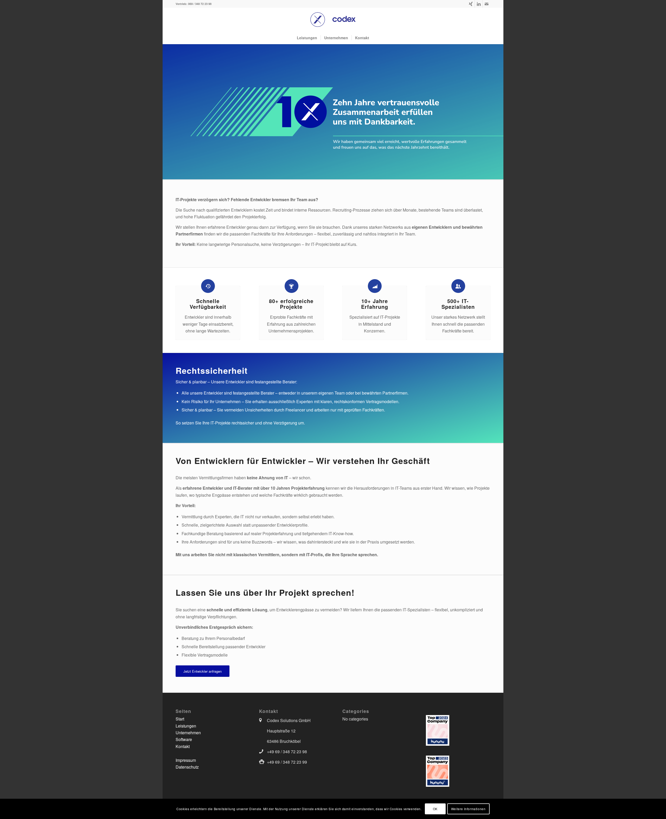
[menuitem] (307, 37)
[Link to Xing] (471, 4)
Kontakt (183, 746)
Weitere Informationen (468, 809)
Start (180, 719)
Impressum (186, 760)
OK (435, 809)
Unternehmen (188, 733)
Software (184, 739)
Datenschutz (187, 767)
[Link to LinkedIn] (478, 4)
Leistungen (186, 726)
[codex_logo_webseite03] (333, 19)
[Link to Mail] (486, 4)
